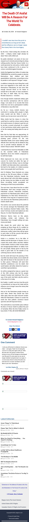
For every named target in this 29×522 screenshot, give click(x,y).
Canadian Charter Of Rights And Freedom (14, 507)
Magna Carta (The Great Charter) (11, 500)
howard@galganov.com (14, 322)
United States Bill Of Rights (10, 503)
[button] (26, 4)
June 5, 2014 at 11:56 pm (22, 368)
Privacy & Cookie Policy (13, 516)
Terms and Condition (14, 518)
